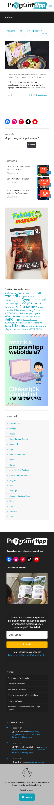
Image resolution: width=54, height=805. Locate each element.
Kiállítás (31, 306)
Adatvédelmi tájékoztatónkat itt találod (27, 655)
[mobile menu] (50, 5)
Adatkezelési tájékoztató (18, 678)
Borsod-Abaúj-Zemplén (19, 439)
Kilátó (20, 306)
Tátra (8, 326)
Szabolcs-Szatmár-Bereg (20, 496)
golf (18, 300)
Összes (44, 34)
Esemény (10, 300)
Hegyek (26, 303)
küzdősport (28, 314)
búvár (34, 293)
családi (11, 296)
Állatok (25, 329)
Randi (9, 319)
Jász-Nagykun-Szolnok (19, 470)
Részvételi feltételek (16, 684)
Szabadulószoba (30, 320)
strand (18, 320)
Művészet (10, 316)
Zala (11, 517)
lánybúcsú (36, 314)
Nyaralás (29, 317)
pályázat (37, 317)
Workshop (17, 330)
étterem (35, 329)
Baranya (13, 429)
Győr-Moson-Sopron (18, 454)
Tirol (30, 322)
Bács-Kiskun (15, 423)
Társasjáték (38, 323)
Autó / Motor (10, 293)
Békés (12, 434)
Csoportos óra (38, 297)
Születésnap (21, 323)
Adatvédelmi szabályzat (31, 785)
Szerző (37, 31)
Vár (45, 326)
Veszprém (14, 511)
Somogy (13, 491)
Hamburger (13, 303)
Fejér (12, 449)
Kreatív (9, 310)
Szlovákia (10, 322)
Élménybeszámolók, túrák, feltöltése (23, 695)
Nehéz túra (20, 316)
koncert (40, 307)
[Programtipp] (27, 5)
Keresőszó (24, 31)
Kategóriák (11, 31)
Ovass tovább (41, 95)
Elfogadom (27, 797)
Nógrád (13, 480)
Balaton (21, 293)
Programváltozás (15, 701)
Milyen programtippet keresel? (22, 138)
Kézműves (19, 310)
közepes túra (14, 313)
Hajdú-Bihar (14, 460)
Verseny (29, 326)
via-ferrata (37, 326)
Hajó (6, 304)
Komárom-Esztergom (18, 475)
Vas (11, 506)
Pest (11, 486)
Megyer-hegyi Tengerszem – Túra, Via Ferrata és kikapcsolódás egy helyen (26, 734)
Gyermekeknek (34, 299)
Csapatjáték (25, 296)
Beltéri (28, 293)
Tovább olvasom (27, 790)
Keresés (31, 145)
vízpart (9, 329)
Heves (12, 465)
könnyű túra (33, 310)
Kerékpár (9, 307)
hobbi (37, 303)
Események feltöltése (17, 689)
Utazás (18, 325)
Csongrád (14, 444)
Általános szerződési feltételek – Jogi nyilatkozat (24, 708)
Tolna (12, 501)
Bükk (39, 293)
